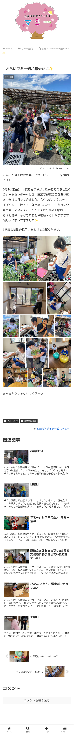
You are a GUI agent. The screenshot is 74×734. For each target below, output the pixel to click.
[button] (66, 557)
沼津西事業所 (30, 420)
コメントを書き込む (37, 700)
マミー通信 (12, 420)
